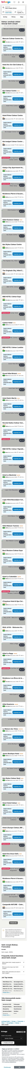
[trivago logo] (6, 2)
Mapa (21, 17)
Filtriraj (13, 17)
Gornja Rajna (10, 1023)
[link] (14, 2)
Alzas (3, 1023)
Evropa (14, 1021)
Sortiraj (5, 17)
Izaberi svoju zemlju (6, 1035)
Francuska (20, 1021)
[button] (13, 7)
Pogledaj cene (17, 48)
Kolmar (17, 1023)
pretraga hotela (6, 1021)
